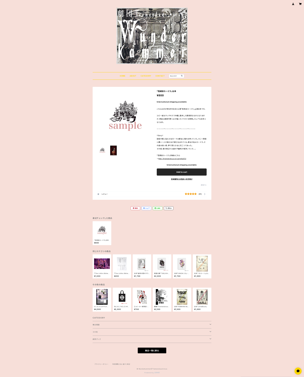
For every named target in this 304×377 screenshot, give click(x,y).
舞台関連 (96, 325)
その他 (95, 332)
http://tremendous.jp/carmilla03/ (172, 159)
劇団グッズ (97, 339)
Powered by (149, 373)
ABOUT (133, 76)
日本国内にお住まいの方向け (181, 179)
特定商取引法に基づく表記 (121, 364)
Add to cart (181, 172)
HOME (122, 76)
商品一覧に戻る (152, 350)
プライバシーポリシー (102, 364)
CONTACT (160, 76)
